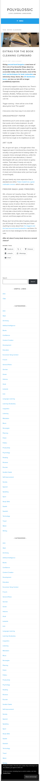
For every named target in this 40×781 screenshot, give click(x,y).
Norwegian (6, 428)
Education (6, 350)
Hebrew (5, 379)
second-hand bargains (16, 64)
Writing (5, 531)
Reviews (5, 462)
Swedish (5, 511)
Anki (4, 294)
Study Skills (6, 501)
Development (7, 345)
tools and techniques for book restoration (18, 74)
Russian (5, 467)
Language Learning (9, 399)
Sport (4, 497)
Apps (4, 316)
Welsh (4, 526)
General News (7, 364)
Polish (4, 438)
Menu (21, 21)
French (5, 360)
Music (4, 423)
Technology (6, 516)
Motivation (6, 418)
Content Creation (8, 340)
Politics (5, 443)
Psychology (6, 453)
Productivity (6, 448)
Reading (5, 457)
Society (5, 482)
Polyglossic (20, 10)
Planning (5, 433)
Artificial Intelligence (9, 325)
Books (5, 330)
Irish (4, 394)
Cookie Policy (6, 773)
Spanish (5, 487)
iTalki (4, 299)
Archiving (6, 321)
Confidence (6, 335)
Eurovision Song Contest (10, 355)
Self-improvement (8, 477)
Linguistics (6, 409)
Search (5, 278)
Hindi (4, 384)
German (5, 369)
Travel (4, 521)
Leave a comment (16, 61)
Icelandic (5, 389)
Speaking (6, 492)
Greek (5, 374)
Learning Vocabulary (9, 404)
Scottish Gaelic (7, 472)
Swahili (5, 506)
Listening (5, 413)
